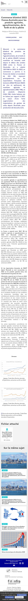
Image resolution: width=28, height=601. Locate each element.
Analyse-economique (13, 40)
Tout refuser (10, 597)
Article (14, 14)
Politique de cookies (8, 590)
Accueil (3, 10)
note (20, 37)
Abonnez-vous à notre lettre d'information (14, 561)
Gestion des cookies (19, 590)
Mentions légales (16, 587)
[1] (1, 413)
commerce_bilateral (11, 37)
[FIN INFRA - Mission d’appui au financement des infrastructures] (14, 582)
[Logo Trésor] (12, 4)
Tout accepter (22, 595)
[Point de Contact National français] (14, 576)
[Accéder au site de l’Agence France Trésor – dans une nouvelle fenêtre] (14, 570)
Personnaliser (19, 597)
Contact (9, 587)
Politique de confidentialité (14, 589)
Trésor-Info (9, 10)
